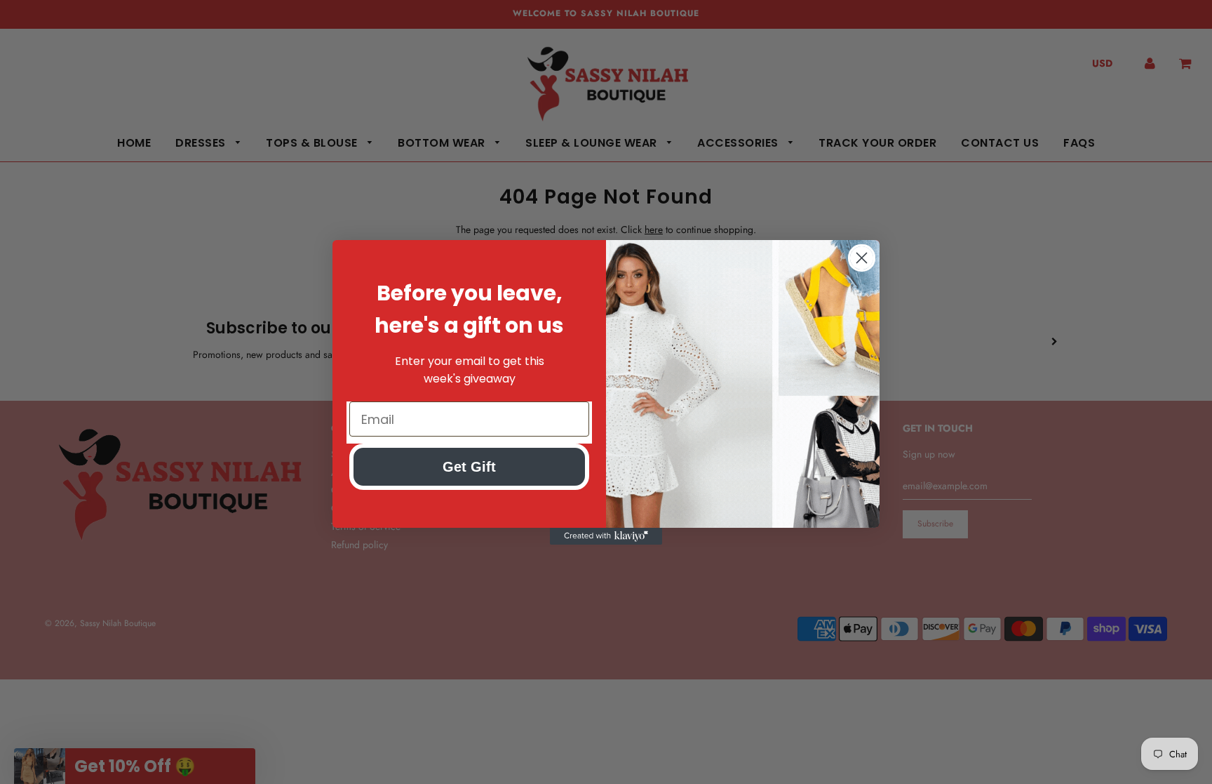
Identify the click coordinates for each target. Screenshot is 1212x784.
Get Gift (469, 466)
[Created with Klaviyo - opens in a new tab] (606, 536)
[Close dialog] (861, 258)
